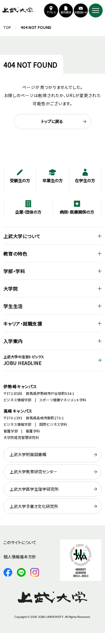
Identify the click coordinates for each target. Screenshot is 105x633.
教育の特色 (15, 253)
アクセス (51, 12)
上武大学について (22, 236)
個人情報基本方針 (20, 557)
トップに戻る (52, 121)
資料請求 (66, 12)
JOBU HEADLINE (24, 360)
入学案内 (13, 340)
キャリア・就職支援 (23, 323)
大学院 (11, 288)
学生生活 (13, 306)
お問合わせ (81, 12)
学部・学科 (14, 271)
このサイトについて (20, 542)
